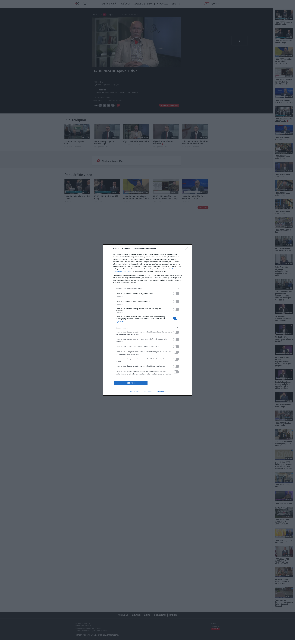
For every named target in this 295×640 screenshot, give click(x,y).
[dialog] (147, 320)
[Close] (187, 249)
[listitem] (147, 288)
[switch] (176, 293)
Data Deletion (134, 391)
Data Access (147, 391)
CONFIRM (131, 383)
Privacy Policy (161, 391)
